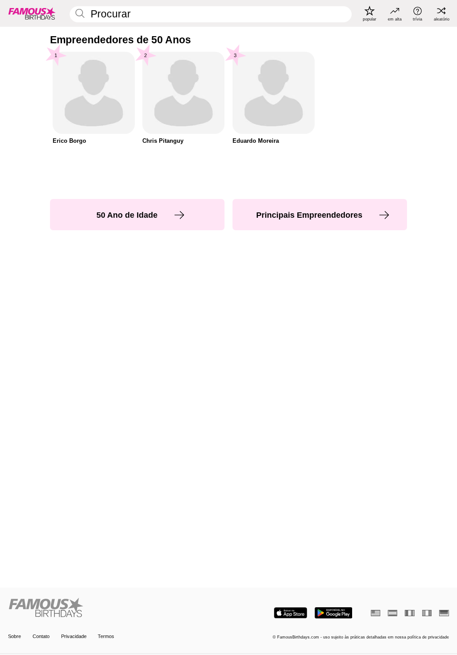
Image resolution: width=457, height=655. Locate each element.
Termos (106, 636)
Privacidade (74, 636)
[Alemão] (444, 613)
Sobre (14, 636)
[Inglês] (375, 613)
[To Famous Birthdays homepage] (32, 13)
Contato (41, 636)
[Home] (116, 608)
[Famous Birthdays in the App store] (290, 612)
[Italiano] (427, 613)
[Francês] (409, 613)
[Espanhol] (392, 613)
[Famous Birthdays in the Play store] (334, 612)
